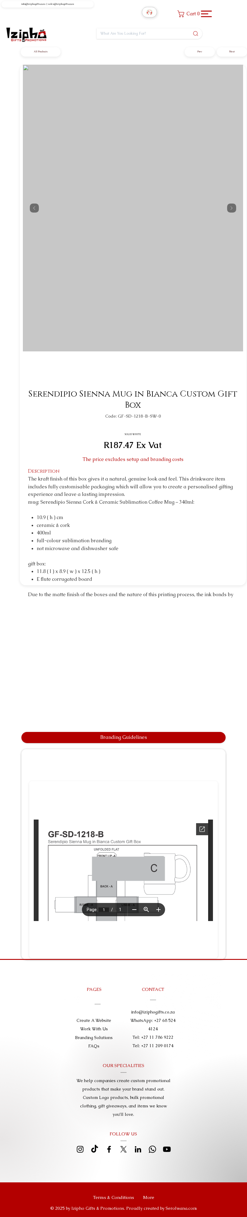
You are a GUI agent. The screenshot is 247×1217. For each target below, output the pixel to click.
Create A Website (94, 1020)
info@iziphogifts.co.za (33, 4)
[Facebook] (109, 1149)
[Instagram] (80, 1149)
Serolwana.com (181, 1208)
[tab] (123, 737)
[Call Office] (149, 12)
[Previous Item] (34, 208)
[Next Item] (231, 208)
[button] (190, 14)
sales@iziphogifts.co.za (61, 4)
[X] (123, 1149)
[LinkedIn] (137, 1149)
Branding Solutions (94, 1037)
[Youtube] (166, 1149)
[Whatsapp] (152, 1149)
